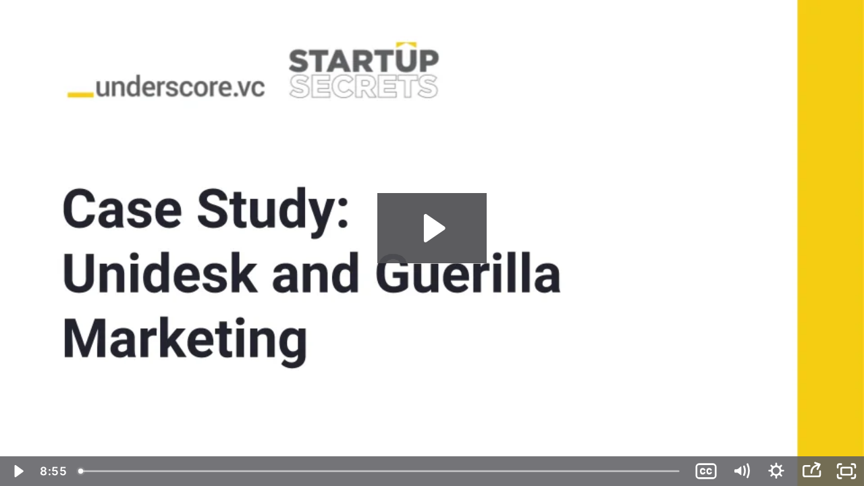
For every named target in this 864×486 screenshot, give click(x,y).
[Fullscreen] (846, 471)
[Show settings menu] (776, 471)
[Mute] (741, 471)
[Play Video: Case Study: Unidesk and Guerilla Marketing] (432, 228)
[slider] (380, 471)
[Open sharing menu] (811, 471)
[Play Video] (17, 471)
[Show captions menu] (706, 471)
